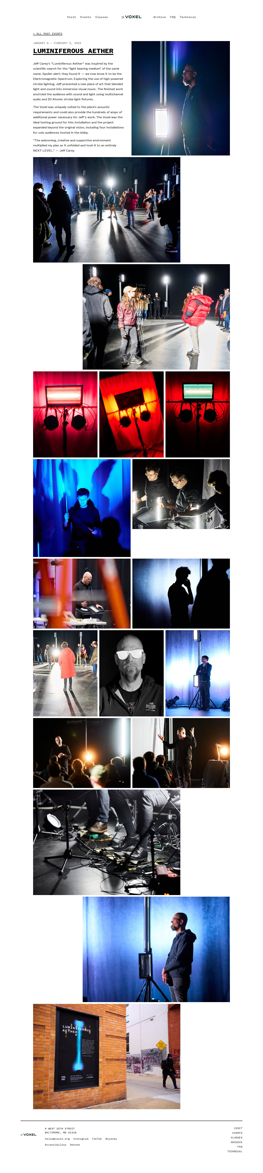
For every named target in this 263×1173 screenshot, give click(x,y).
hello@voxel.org (57, 1138)
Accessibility (56, 1144)
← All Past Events (47, 33)
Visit (71, 17)
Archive (159, 17)
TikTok (97, 1138)
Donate (75, 1144)
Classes (101, 17)
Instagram (80, 1138)
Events (85, 17)
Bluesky (111, 1138)
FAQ (173, 17)
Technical (188, 17)
